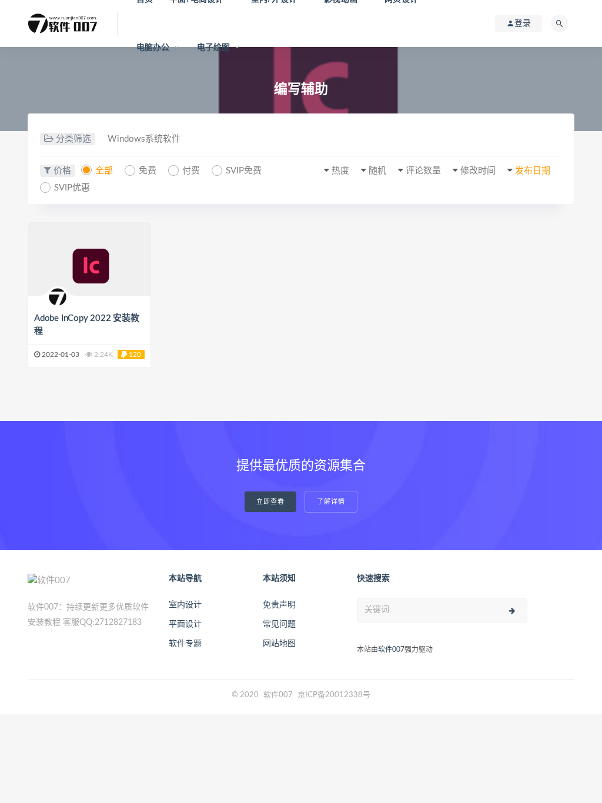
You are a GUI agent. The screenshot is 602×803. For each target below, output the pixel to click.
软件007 (391, 649)
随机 (377, 170)
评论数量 (423, 170)
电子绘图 (213, 48)
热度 (340, 170)
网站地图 (279, 644)
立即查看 (270, 501)
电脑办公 (153, 48)
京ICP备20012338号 (333, 695)
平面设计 (185, 624)
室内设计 (185, 605)
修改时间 (478, 170)
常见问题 (279, 624)
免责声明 (279, 605)
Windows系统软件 (144, 139)
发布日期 (532, 170)
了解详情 (331, 501)
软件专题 (185, 644)
